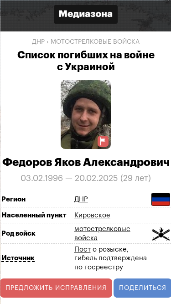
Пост (82, 249)
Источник (17, 258)
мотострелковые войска (95, 42)
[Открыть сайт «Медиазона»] (86, 15)
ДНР (38, 42)
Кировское (92, 215)
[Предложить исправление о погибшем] (103, 141)
